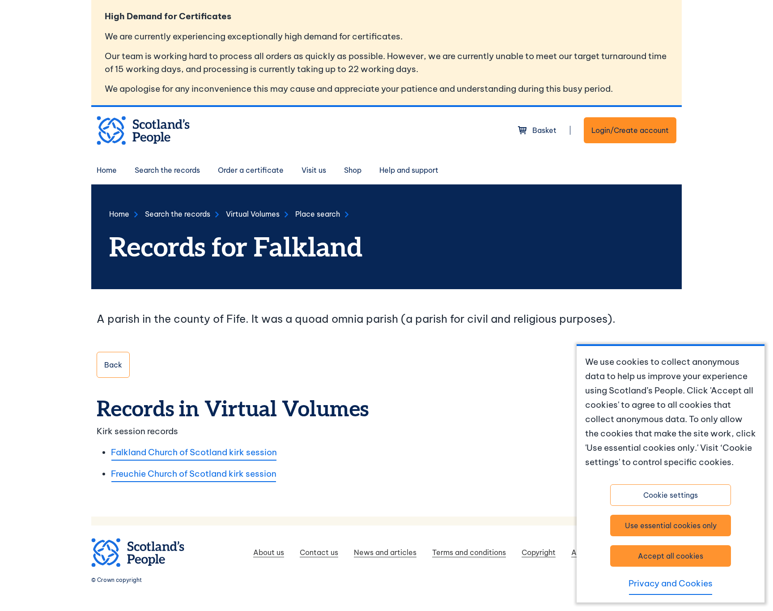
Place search (317, 213)
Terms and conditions (469, 552)
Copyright (539, 552)
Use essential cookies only (671, 525)
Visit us (314, 170)
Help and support (408, 170)
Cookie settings (670, 495)
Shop (352, 170)
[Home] (143, 130)
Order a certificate (251, 170)
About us (268, 552)
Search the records (167, 170)
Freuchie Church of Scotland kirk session (193, 473)
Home (107, 170)
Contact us (319, 552)
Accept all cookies (670, 555)
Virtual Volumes (253, 213)
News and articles (385, 552)
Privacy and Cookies (671, 583)
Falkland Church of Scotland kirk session (194, 452)
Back (113, 364)
